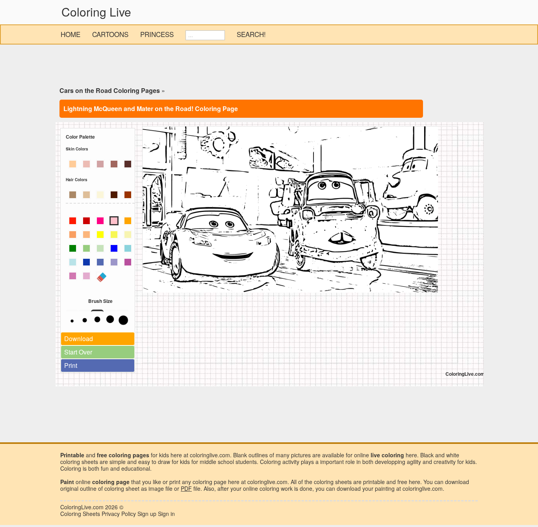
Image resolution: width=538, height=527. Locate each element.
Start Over (78, 351)
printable (374, 482)
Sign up (146, 514)
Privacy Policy (119, 514)
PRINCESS (157, 34)
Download (78, 338)
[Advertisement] (269, 67)
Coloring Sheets (80, 514)
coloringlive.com (423, 488)
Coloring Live (96, 11)
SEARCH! (251, 34)
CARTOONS (110, 34)
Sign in (166, 514)
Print (70, 365)
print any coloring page (197, 482)
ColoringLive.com (82, 507)
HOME (70, 34)
